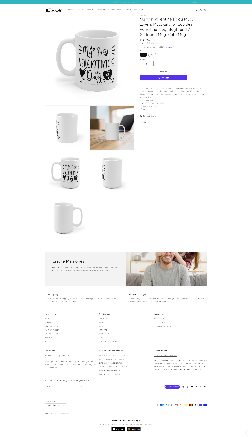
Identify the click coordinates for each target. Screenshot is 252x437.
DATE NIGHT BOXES (52, 334)
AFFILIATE (103, 330)
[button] (70, 9)
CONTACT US (104, 326)
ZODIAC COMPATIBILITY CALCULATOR (113, 367)
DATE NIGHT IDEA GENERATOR (111, 363)
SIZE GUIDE (49, 337)
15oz (152, 55)
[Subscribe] (81, 386)
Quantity (143, 60)
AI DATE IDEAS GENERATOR (109, 370)
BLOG (101, 323)
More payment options (163, 83)
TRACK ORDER (159, 323)
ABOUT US (103, 319)
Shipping (142, 43)
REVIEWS (48, 323)
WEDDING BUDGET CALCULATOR (111, 359)
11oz (143, 55)
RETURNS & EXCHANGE (162, 326)
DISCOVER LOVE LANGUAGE (110, 374)
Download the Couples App (165, 355)
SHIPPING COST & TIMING (109, 341)
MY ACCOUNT (159, 319)
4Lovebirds (53, 413)
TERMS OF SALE (105, 337)
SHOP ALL (48, 341)
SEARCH (48, 319)
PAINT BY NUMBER (52, 330)
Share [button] (144, 123)
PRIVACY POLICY (105, 334)
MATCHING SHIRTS (52, 326)
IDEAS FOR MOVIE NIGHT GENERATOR (113, 356)
